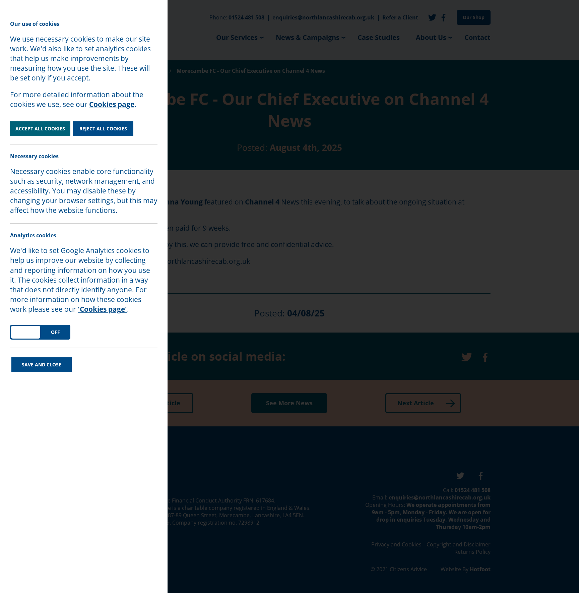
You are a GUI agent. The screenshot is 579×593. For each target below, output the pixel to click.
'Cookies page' (102, 309)
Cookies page (111, 104)
